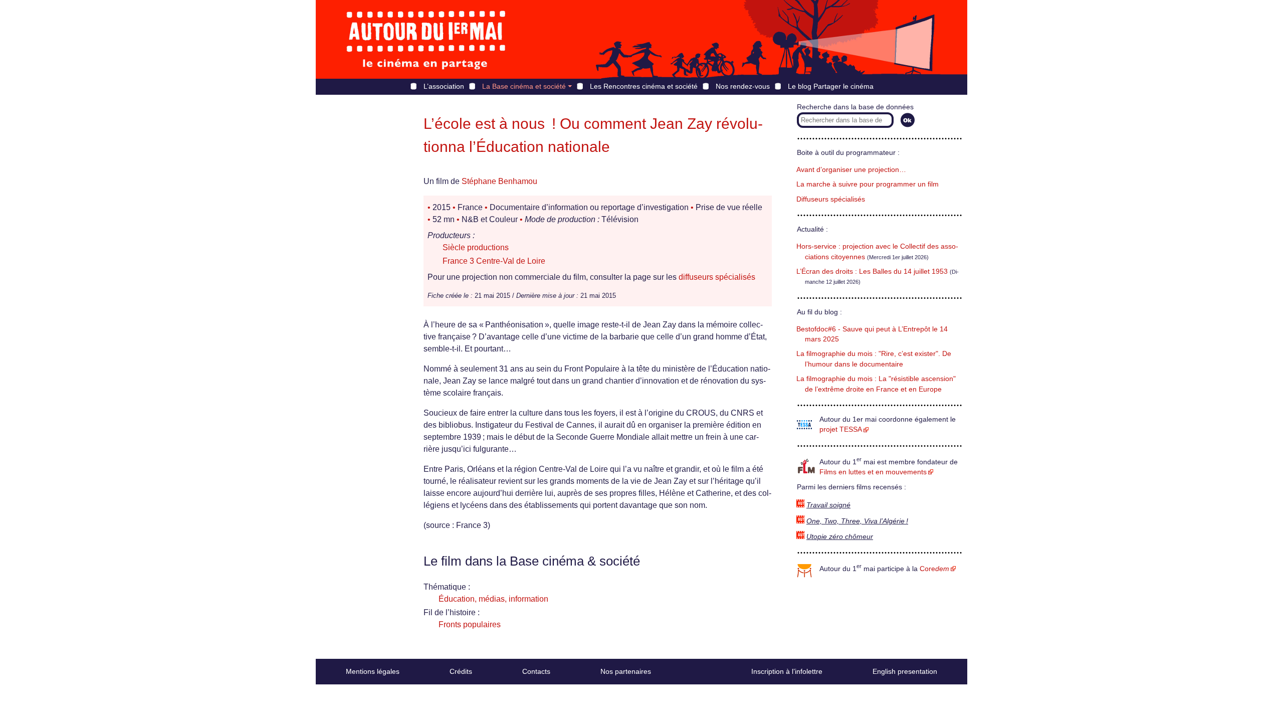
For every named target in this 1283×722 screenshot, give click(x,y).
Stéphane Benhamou (499, 181)
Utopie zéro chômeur (839, 536)
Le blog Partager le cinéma (831, 86)
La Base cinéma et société (524, 86)
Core (934, 569)
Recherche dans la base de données (855, 107)
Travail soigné (828, 505)
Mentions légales (372, 671)
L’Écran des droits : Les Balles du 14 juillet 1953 (872, 271)
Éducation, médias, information (493, 599)
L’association (443, 86)
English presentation (905, 671)
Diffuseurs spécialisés (830, 199)
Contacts (536, 671)
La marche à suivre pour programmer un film (867, 184)
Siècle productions (476, 247)
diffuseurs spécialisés (717, 277)
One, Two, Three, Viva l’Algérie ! (857, 521)
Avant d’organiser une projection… (851, 169)
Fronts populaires (470, 624)
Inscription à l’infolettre (786, 671)
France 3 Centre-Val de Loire (494, 261)
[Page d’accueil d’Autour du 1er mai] (426, 39)
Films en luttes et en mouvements (873, 472)
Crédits (461, 671)
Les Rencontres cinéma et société (644, 86)
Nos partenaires (625, 671)
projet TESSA (840, 429)
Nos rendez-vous (743, 86)
